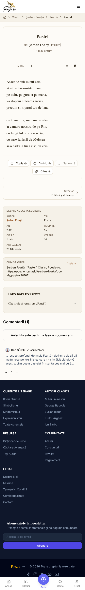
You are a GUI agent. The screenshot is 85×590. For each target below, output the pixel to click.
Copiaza (71, 263)
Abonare (42, 545)
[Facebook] (28, 574)
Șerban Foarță (35, 17)
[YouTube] (50, 574)
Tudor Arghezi (54, 418)
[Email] (57, 574)
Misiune (8, 483)
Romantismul (11, 399)
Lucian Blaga (53, 411)
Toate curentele (13, 424)
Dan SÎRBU (18, 350)
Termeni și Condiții (15, 489)
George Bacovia (55, 405)
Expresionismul (12, 418)
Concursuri (52, 447)
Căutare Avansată (14, 447)
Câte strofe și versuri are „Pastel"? (27, 303)
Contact (8, 502)
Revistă (49, 453)
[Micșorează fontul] (10, 65)
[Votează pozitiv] (6, 372)
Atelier (49, 441)
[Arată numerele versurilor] (74, 65)
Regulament (52, 460)
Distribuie (45, 163)
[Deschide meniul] (78, 6)
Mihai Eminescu (55, 399)
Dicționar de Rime (14, 441)
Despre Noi (10, 476)
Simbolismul (10, 405)
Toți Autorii (10, 453)
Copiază (21, 163)
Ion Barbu (51, 424)
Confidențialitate (13, 495)
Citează (46, 171)
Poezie (53, 17)
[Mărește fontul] (31, 65)
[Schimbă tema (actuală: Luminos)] (67, 65)
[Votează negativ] (17, 372)
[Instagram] (35, 574)
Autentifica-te (21, 335)
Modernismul (11, 411)
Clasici (16, 17)
